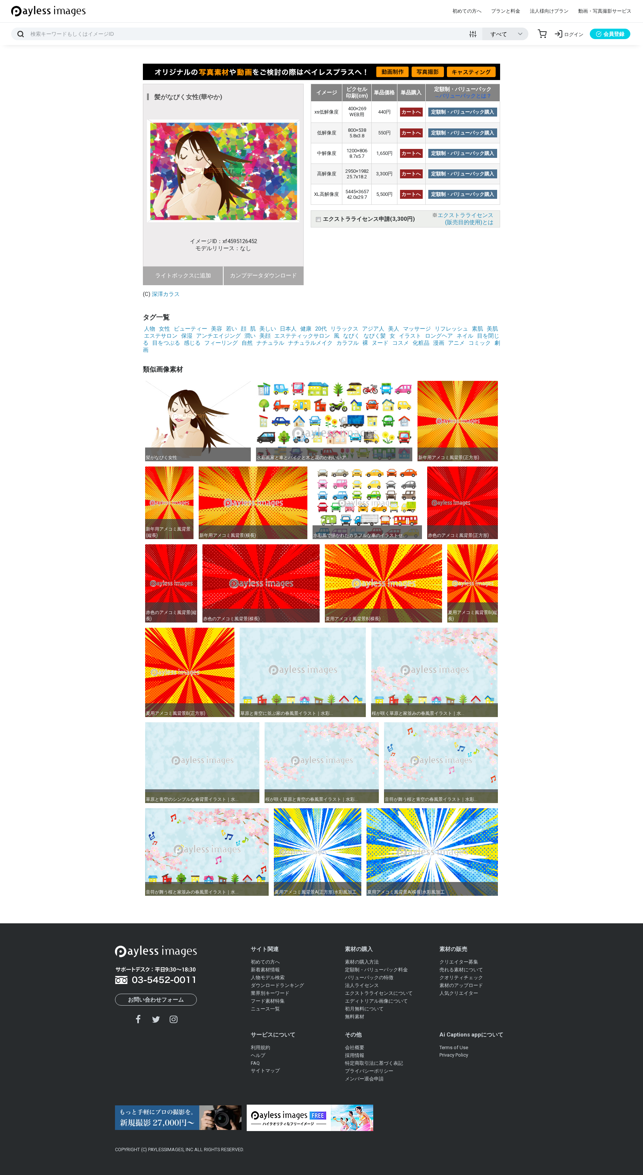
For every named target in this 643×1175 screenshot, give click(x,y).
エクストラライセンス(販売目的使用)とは (465, 219)
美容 (216, 328)
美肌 (492, 328)
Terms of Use (453, 1047)
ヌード (380, 343)
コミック (479, 343)
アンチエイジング (218, 335)
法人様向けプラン (549, 11)
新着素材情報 (265, 969)
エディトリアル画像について (376, 1001)
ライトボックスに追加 (183, 275)
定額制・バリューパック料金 (376, 969)
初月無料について (364, 1009)
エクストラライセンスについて (379, 993)
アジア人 (373, 328)
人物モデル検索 (268, 977)
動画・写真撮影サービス (604, 11)
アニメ (456, 343)
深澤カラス (166, 294)
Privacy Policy (453, 1055)
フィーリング (221, 343)
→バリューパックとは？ (463, 96)
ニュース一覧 (265, 1009)
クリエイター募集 (458, 962)
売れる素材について (461, 969)
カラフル (347, 343)
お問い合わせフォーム (156, 999)
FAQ (255, 1063)
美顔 (265, 335)
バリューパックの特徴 (369, 977)
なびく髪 (375, 335)
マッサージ (417, 328)
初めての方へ (467, 11)
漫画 (438, 343)
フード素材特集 (268, 1001)
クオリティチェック (461, 977)
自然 (247, 343)
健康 (305, 328)
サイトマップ (265, 1070)
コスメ (400, 343)
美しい (267, 328)
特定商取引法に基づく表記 (374, 1063)
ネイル (465, 335)
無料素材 (354, 1016)
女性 (164, 328)
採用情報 (354, 1055)
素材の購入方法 (362, 962)
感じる (192, 343)
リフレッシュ (451, 328)
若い (231, 328)
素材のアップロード (461, 985)
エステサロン (160, 335)
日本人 (288, 328)
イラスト (410, 335)
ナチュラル (270, 343)
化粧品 (421, 343)
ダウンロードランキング (277, 985)
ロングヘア (439, 335)
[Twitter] (156, 1019)
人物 (149, 328)
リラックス (344, 328)
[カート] (542, 34)
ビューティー (190, 328)
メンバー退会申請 (364, 1079)
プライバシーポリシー (369, 1071)
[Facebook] (138, 1019)
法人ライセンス (362, 985)
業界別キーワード (270, 993)
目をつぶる (166, 343)
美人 (393, 328)
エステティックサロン (302, 335)
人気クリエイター (458, 993)
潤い (250, 335)
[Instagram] (173, 1019)
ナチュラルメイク (310, 343)
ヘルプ (258, 1055)
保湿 (186, 335)
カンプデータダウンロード (263, 275)
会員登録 (614, 34)
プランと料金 (505, 11)
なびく (351, 335)
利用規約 (260, 1047)
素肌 (477, 328)
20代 (321, 328)
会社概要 (354, 1047)
